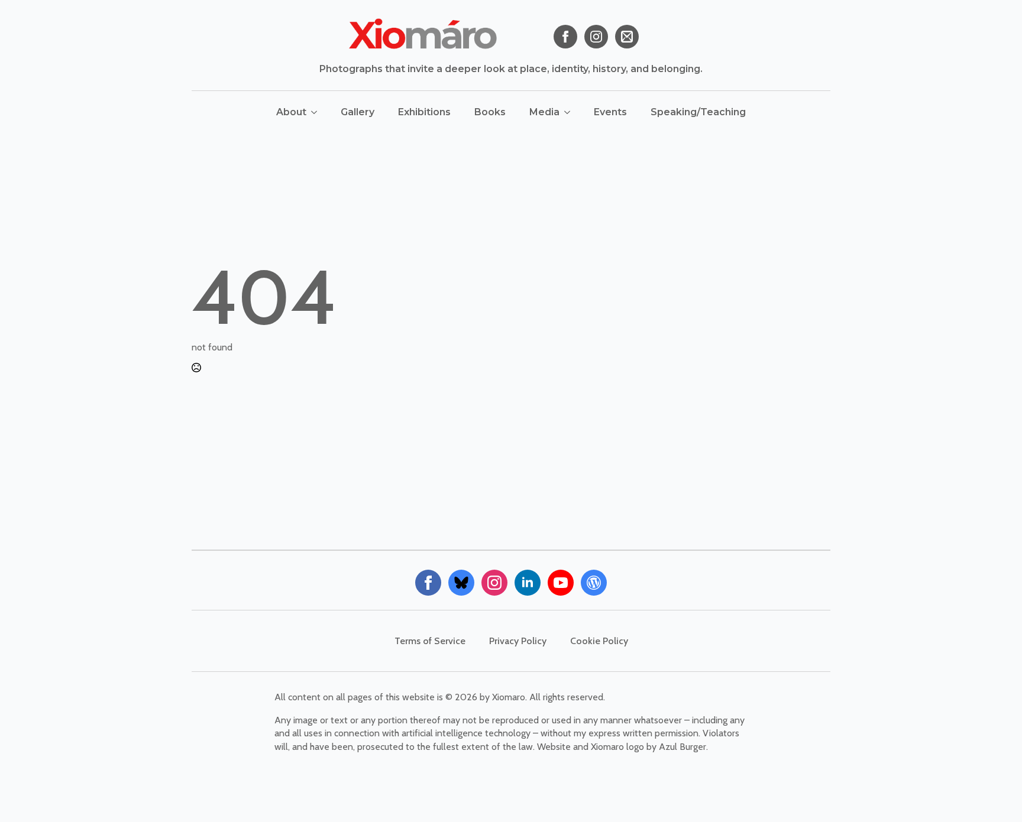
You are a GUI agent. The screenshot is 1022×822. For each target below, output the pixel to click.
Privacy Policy (517, 640)
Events (610, 112)
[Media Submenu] (570, 112)
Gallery (357, 112)
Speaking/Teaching (698, 112)
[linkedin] (528, 583)
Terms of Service (429, 640)
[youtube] (561, 583)
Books (490, 112)
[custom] (627, 36)
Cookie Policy (599, 640)
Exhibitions (424, 112)
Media (544, 112)
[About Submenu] (317, 112)
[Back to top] (992, 792)
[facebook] (565, 36)
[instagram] (596, 36)
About (291, 112)
